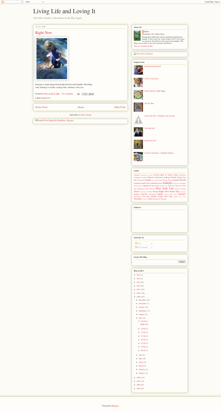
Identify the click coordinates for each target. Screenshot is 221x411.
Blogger (115, 405)
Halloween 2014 (150, 141)
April (141, 362)
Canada (143, 177)
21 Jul (143, 336)
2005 (139, 389)
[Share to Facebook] (90, 94)
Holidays (154, 183)
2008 (139, 378)
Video (150, 199)
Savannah (183, 191)
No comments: (68, 93)
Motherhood (163, 186)
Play (150, 192)
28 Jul (143, 329)
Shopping (152, 194)
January (142, 373)
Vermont (144, 199)
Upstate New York (180, 196)
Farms (154, 180)
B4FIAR (156, 175)
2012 (139, 286)
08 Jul (143, 350)
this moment (152, 196)
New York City (165, 188)
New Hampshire (139, 189)
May (140, 359)
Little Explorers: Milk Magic (154, 91)
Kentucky (175, 183)
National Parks (180, 186)
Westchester (156, 199)
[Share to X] (88, 94)
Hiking (148, 183)
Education (140, 180)
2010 (139, 293)
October (142, 307)
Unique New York (165, 196)
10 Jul (143, 347)
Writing (163, 199)
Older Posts (120, 107)
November (143, 304)
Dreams (180, 177)
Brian (176, 175)
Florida (170, 180)
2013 (139, 282)
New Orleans (150, 189)
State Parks (173, 194)
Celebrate (150, 177)
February (142, 369)
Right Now (43, 32)
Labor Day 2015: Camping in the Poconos (159, 116)
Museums (171, 186)
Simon (160, 194)
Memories (146, 186)
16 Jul (143, 340)
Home (81, 107)
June (140, 355)
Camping (137, 177)
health (143, 183)
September (143, 311)
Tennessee (137, 196)
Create (173, 177)
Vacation (138, 199)
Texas (144, 196)
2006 (139, 385)
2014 (139, 279)
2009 (139, 297)
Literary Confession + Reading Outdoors (159, 153)
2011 (139, 289)
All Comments (142, 247)
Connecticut (158, 177)
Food (176, 180)
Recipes (155, 192)
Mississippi (155, 186)
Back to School (166, 175)
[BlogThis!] (85, 94)
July (140, 318)
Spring (166, 194)
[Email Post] (78, 93)
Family (148, 180)
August (141, 314)
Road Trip (174, 191)
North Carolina (180, 189)
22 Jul (143, 332)
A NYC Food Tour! (151, 79)
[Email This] (83, 94)
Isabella (167, 183)
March (141, 366)
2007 (139, 381)
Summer (182, 194)
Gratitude (137, 183)
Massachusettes (138, 186)
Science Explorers (141, 194)
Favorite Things (161, 180)
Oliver (137, 191)
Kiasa (147, 32)
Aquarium (144, 175)
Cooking (166, 177)
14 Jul (143, 343)
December (143, 300)
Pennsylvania (144, 191)
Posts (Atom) (86, 114)
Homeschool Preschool (152, 66)
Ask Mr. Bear (149, 103)
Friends (182, 180)
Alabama (137, 175)
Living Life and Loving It (64, 11)
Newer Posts (41, 107)
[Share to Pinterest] (93, 94)
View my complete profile (143, 46)
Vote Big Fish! (149, 128)
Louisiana (182, 183)
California (182, 175)
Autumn (150, 175)
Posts (139, 243)
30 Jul (143, 321)
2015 (139, 275)
